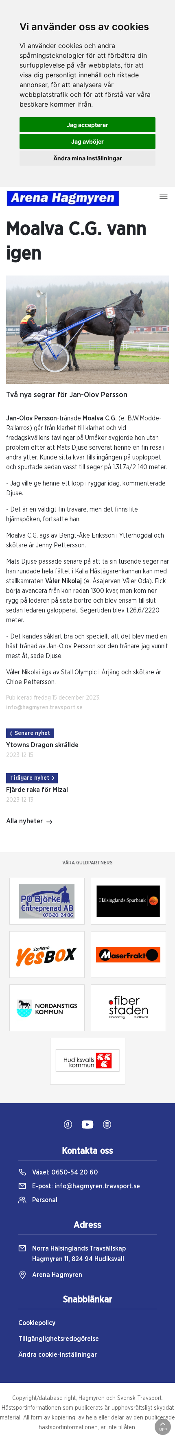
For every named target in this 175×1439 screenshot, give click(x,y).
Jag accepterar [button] (87, 124)
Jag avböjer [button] (87, 141)
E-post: (85, 1186)
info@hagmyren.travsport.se (44, 708)
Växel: (64, 1172)
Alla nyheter (24, 821)
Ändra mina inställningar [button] (87, 158)
